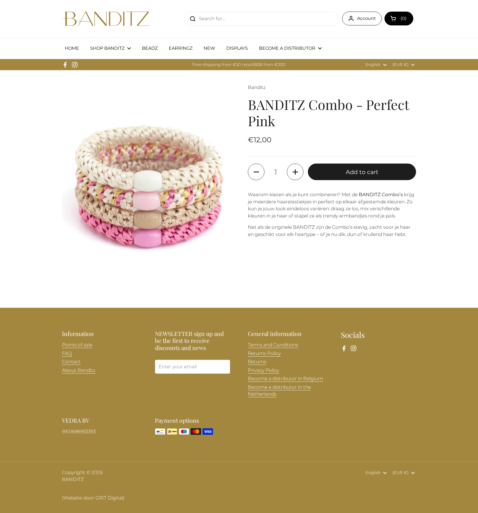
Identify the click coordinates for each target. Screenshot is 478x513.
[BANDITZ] (106, 18)
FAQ (67, 353)
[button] (399, 18)
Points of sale (77, 345)
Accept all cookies (424, 501)
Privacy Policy (263, 370)
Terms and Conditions (273, 345)
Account (366, 18)
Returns (257, 361)
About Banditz (78, 370)
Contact (71, 361)
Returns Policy (264, 353)
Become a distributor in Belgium (285, 378)
